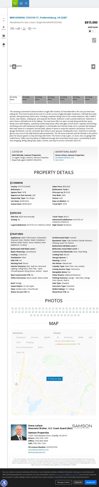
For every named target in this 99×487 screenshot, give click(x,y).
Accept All (91, 482)
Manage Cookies (63, 482)
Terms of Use (73, 474)
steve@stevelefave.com (64, 157)
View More (59, 160)
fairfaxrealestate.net (36, 452)
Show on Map (55, 379)
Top (4, 20)
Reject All (78, 482)
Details (4, 29)
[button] (4, 483)
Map (4, 46)
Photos (4, 38)
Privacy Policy (60, 474)
